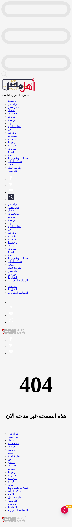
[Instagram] (11, 322)
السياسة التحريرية (18, 280)
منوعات (12, 148)
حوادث (11, 116)
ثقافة (11, 164)
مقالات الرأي (15, 161)
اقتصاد (11, 110)
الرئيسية (12, 100)
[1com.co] (13, 333)
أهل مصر (13, 170)
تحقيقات (12, 135)
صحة (11, 155)
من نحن (12, 274)
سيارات (12, 145)
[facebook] (10, 179)
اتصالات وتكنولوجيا (18, 158)
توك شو (12, 132)
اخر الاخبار (13, 104)
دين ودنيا (12, 142)
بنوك (10, 123)
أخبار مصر (13, 107)
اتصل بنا (12, 277)
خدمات (12, 139)
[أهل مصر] (18, 91)
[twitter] (10, 185)
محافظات (13, 113)
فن (9, 129)
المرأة (11, 151)
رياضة (11, 120)
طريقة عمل (14, 167)
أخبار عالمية (14, 126)
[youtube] (11, 192)
